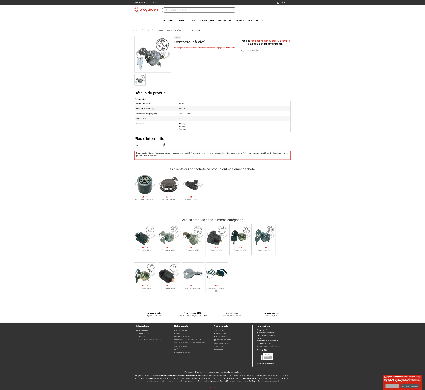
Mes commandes (222, 330)
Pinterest (256, 50)
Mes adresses (220, 333)
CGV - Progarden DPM (182, 336)
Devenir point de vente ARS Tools (148, 340)
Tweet (252, 50)
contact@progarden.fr (275, 346)
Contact (155, 2)
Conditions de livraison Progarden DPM (189, 340)
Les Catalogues (142, 330)
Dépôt (176, 349)
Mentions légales (180, 330)
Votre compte (221, 326)
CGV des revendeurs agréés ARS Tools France (191, 343)
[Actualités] (267, 356)
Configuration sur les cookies (410, 386)
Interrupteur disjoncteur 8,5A (216, 288)
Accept (392, 386)
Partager (248, 50)
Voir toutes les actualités (265, 364)
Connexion (219, 349)
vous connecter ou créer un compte (270, 40)
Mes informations (222, 337)
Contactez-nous (142, 336)
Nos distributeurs (143, 333)
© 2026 (212, 387)
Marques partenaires (182, 352)
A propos (177, 333)
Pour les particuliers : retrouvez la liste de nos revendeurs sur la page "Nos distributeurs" (204, 48)
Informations (263, 326)
